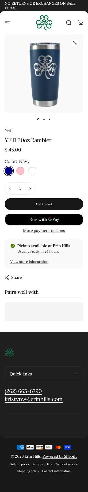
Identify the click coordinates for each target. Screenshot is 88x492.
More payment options (44, 230)
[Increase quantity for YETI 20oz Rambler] (30, 188)
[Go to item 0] (38, 119)
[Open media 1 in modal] (75, 43)
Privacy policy (42, 464)
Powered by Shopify (59, 456)
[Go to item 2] (44, 119)
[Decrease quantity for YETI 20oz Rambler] (10, 188)
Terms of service (66, 464)
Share (16, 277)
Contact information (56, 471)
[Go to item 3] (50, 119)
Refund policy (20, 464)
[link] (23, 391)
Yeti (8, 130)
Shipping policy (28, 471)
